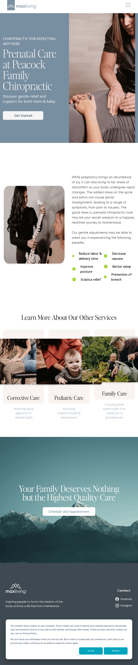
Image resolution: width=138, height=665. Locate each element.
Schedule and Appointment (69, 511)
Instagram (126, 605)
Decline (115, 651)
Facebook (126, 599)
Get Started (23, 115)
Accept (91, 651)
